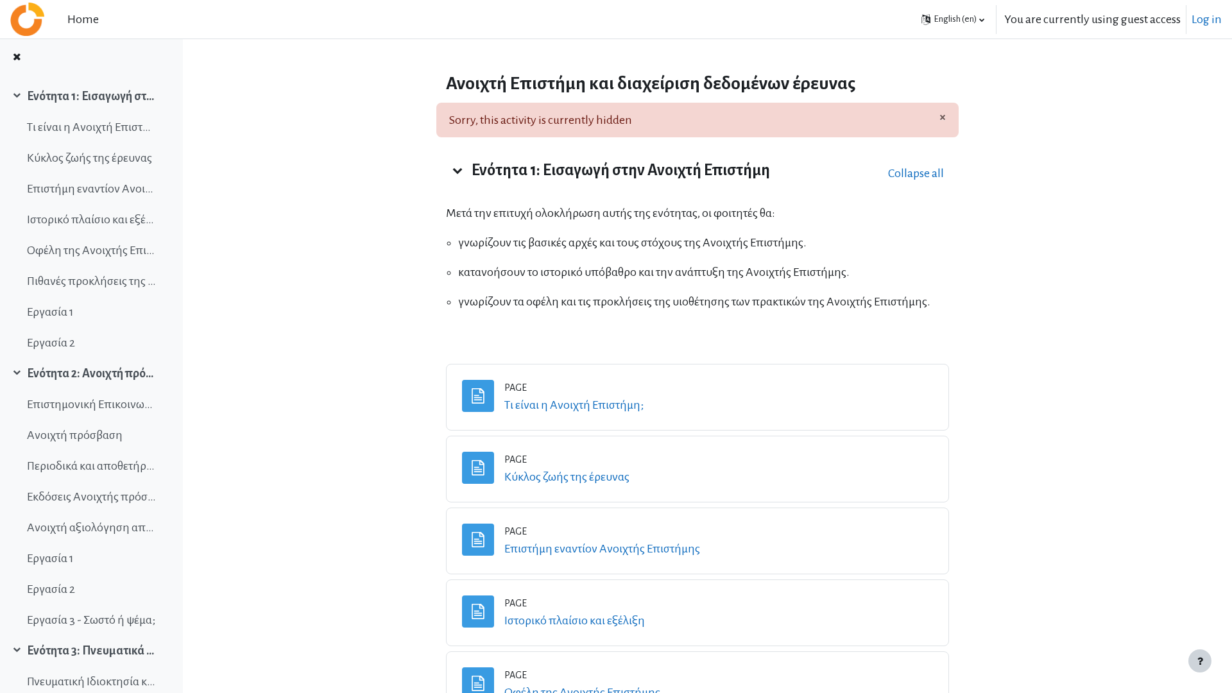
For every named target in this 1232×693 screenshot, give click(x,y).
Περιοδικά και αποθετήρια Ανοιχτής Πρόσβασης (92, 465)
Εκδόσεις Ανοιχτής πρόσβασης (92, 496)
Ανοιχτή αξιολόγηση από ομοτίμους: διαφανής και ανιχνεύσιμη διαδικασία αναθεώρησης (92, 527)
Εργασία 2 (51, 342)
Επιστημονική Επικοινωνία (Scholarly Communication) (92, 404)
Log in (1207, 19)
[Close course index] (16, 58)
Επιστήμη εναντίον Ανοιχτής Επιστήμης (92, 188)
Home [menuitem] (83, 19)
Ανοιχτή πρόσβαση (75, 435)
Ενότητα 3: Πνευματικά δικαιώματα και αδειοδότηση (92, 650)
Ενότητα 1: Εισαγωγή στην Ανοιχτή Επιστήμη (92, 96)
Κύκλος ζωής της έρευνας (89, 157)
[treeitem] (91, 219)
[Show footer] (1199, 660)
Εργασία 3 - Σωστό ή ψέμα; (91, 619)
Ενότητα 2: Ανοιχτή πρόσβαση (92, 373)
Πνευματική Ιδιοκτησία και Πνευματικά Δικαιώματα (92, 681)
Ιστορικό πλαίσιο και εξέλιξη (92, 219)
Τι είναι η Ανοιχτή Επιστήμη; (92, 127)
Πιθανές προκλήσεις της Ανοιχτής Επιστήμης (92, 281)
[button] (952, 19)
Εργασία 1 (50, 311)
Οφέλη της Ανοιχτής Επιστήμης (92, 250)
